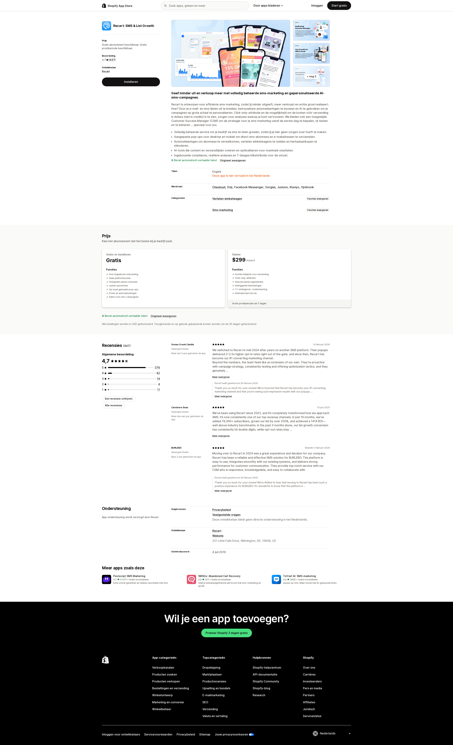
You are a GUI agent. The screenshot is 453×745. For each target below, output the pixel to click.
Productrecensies (214, 681)
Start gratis (339, 5)
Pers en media (312, 688)
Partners (308, 695)
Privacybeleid (221, 510)
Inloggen (317, 5)
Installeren (131, 81)
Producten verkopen (166, 681)
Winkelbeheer (161, 709)
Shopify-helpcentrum (267, 667)
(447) (112, 59)
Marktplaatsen (212, 674)
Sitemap (204, 734)
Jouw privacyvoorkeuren (231, 734)
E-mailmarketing (213, 695)
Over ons (309, 667)
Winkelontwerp (162, 695)
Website (217, 536)
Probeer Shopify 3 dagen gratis (227, 633)
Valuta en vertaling (215, 716)
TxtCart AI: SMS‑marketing (299, 575)
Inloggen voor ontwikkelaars (121, 734)
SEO (205, 702)
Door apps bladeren (267, 5)
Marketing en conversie (168, 702)
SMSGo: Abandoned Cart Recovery (219, 575)
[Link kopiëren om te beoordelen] (196, 344)
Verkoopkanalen (163, 667)
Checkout (218, 187)
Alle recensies (113, 405)
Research (259, 695)
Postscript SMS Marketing (129, 575)
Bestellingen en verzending (170, 688)
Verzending (210, 709)
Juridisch (309, 709)
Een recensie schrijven (118, 398)
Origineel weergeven (233, 160)
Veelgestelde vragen (226, 514)
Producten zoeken (164, 674)
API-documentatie (265, 674)
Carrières (309, 674)
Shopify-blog (261, 688)
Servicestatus (312, 716)
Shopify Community (266, 681)
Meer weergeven (221, 377)
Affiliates (309, 702)
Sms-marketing (222, 210)
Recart (106, 71)
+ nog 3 (311, 76)
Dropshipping (211, 667)
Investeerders (312, 681)
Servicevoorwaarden (158, 734)
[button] (141, 580)
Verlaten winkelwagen (227, 198)
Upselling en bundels (216, 688)
